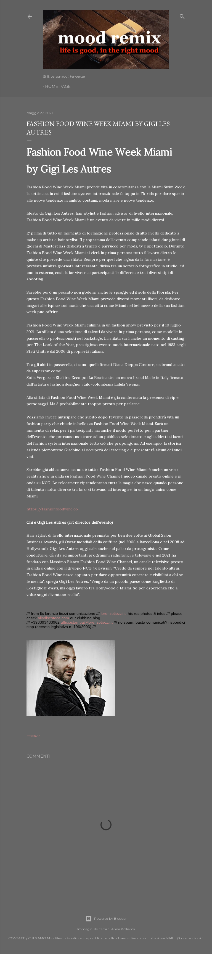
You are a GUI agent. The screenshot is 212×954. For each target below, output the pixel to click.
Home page (58, 86)
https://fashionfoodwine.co (52, 509)
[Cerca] (182, 15)
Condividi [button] (33, 736)
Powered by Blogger (110, 918)
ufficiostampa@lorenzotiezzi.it (87, 622)
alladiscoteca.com (53, 618)
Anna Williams (123, 929)
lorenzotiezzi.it (113, 613)
